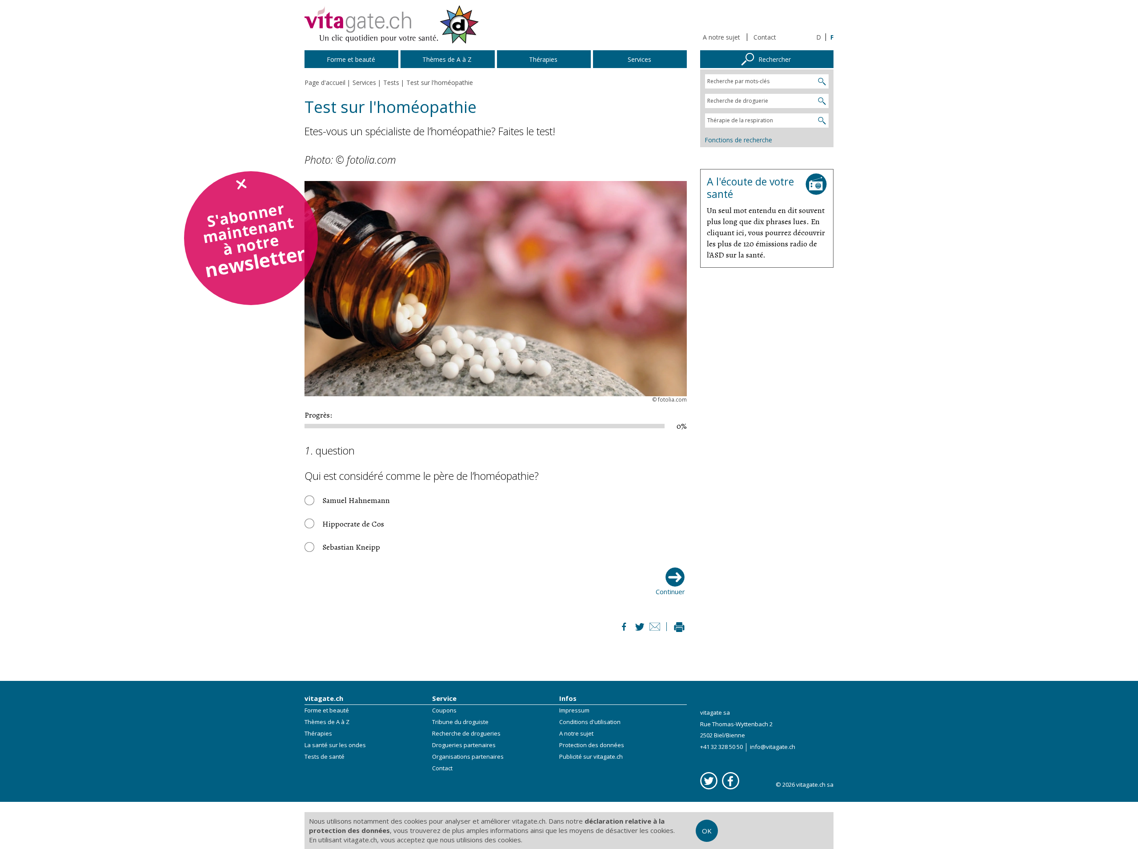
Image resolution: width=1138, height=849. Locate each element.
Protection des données (591, 745)
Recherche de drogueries (466, 733)
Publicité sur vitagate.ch (591, 756)
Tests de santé (325, 756)
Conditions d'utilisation (590, 722)
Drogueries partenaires (464, 745)
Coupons (444, 710)
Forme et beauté (327, 710)
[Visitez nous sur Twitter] (708, 780)
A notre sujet (721, 37)
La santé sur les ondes (335, 745)
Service (444, 698)
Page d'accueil (325, 82)
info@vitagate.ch (772, 747)
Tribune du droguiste (460, 722)
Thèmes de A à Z (327, 722)
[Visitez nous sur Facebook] (730, 780)
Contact (764, 37)
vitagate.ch (324, 698)
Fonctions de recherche (738, 140)
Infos (568, 698)
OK (707, 830)
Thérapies (318, 733)
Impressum (574, 710)
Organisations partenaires (468, 756)
